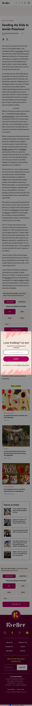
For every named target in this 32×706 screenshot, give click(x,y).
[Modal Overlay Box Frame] (16, 353)
